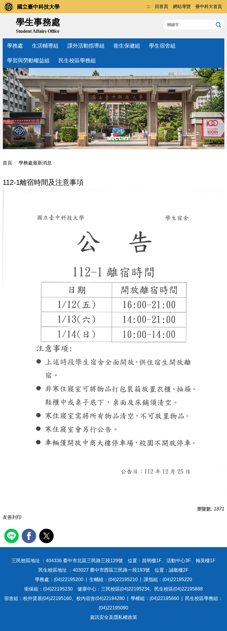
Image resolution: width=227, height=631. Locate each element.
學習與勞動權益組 (28, 60)
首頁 (7, 162)
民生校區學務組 (77, 60)
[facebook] (30, 535)
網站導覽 (182, 6)
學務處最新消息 (35, 162)
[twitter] (47, 535)
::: (148, 6)
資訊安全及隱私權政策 (113, 617)
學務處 (15, 46)
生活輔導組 (45, 46)
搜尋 (218, 24)
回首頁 (161, 6)
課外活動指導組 (86, 46)
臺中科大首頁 (208, 6)
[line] (12, 535)
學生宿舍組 (162, 46)
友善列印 (12, 517)
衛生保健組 (127, 46)
